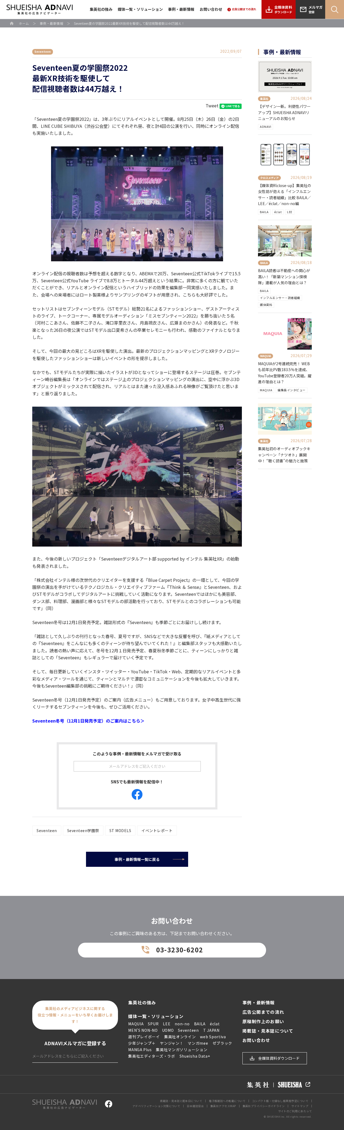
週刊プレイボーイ (144, 1036)
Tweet (212, 105)
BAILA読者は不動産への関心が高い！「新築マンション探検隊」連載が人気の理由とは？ (284, 276)
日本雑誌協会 (195, 1106)
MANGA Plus (140, 1049)
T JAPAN (211, 1030)
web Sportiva (213, 1036)
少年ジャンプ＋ (142, 1043)
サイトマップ (299, 1106)
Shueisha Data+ (195, 1056)
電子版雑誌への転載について (227, 1101)
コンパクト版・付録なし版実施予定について (280, 1101)
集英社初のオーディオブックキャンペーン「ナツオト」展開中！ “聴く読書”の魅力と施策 (284, 454)
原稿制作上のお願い (263, 1021)
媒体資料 (266, 304)
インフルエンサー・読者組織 (280, 297)
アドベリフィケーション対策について (156, 1106)
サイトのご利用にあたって (295, 1111)
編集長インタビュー (292, 390)
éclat (278, 212)
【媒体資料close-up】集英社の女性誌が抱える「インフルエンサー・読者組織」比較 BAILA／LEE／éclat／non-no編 (284, 194)
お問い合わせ (211, 9)
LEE (289, 212)
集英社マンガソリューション (181, 1049)
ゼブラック (222, 1043)
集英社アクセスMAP (223, 1106)
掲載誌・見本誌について (267, 1031)
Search (334, 9)
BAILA (264, 212)
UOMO (168, 1030)
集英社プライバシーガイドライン (264, 1106)
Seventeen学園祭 (83, 830)
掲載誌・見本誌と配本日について (181, 1101)
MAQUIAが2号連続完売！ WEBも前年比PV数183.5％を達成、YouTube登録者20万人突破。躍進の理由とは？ (284, 372)
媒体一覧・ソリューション (140, 9)
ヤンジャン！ (171, 1043)
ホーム (24, 23)
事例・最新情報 (181, 9)
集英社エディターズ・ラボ (151, 1056)
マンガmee (198, 1043)
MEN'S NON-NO (142, 1030)
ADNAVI (265, 126)
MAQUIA (266, 390)
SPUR (153, 1023)
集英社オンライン (180, 1036)
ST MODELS (120, 830)
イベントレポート (157, 830)
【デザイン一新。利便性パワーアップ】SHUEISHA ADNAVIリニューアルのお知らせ (284, 112)
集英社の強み (101, 9)
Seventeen (47, 830)
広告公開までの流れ (263, 1012)
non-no (182, 1023)
